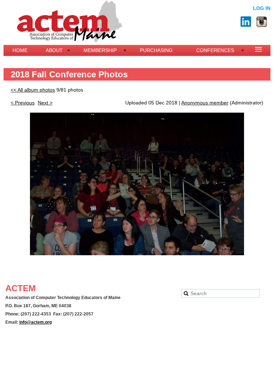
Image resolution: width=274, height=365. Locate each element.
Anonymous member (204, 103)
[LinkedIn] (245, 21)
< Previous (23, 103)
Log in (261, 8)
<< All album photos (33, 90)
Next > (45, 103)
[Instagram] (261, 21)
